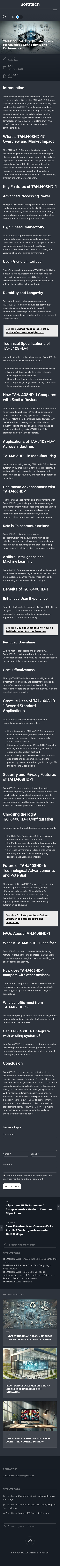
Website (7, 1164)
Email (35, 1153)
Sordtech (30, 4)
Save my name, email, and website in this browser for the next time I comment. (27, 1177)
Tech (8, 1332)
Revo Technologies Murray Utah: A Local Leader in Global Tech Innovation (28, 1389)
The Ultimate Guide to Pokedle (17, 1281)
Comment (9, 1134)
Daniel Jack (13, 60)
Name (7, 1153)
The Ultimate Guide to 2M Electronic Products (24, 1272)
